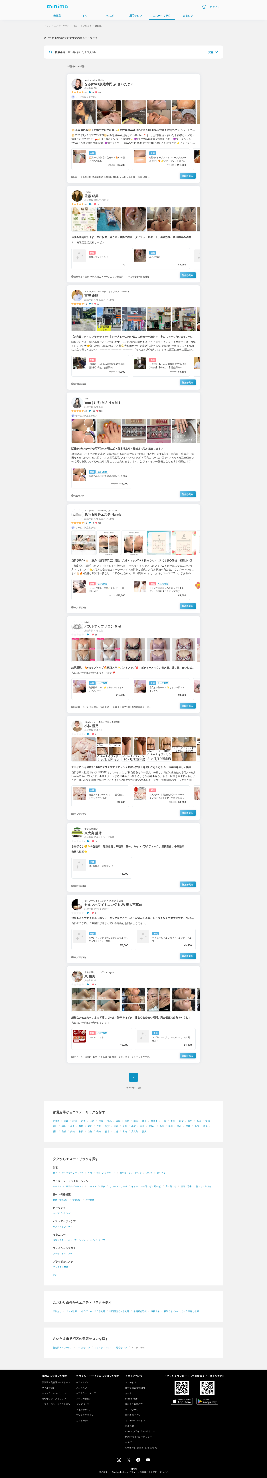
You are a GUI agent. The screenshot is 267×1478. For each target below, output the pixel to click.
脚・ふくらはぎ (203, 1186)
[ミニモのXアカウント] (128, 1460)
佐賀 (90, 1131)
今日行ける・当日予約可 (93, 1311)
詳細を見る (187, 175)
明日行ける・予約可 (119, 1311)
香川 (55, 1131)
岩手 (83, 1120)
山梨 (181, 1120)
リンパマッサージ (118, 1186)
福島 (109, 1120)
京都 (116, 1126)
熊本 (107, 1131)
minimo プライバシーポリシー (140, 1431)
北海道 (56, 1120)
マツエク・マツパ (103, 1347)
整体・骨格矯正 (60, 1199)
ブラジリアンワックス (72, 1172)
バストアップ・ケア (62, 1226)
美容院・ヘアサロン (62, 1347)
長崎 (98, 1131)
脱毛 (55, 1172)
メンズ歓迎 (71, 1311)
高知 (72, 1131)
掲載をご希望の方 (134, 1403)
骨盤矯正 (76, 1199)
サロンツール (131, 1409)
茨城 (118, 1120)
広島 (188, 1126)
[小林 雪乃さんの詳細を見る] (133, 768)
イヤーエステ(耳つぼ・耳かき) (146, 1186)
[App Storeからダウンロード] (182, 1401)
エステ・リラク (61, 25)
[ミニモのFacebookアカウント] (138, 1461)
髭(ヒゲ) (161, 1172)
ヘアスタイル (82, 1382)
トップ (47, 25)
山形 (92, 1120)
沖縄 (144, 1131)
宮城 (101, 1120)
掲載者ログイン (132, 1414)
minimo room (131, 1398)
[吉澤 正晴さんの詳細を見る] (133, 337)
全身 (90, 1172)
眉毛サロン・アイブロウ (54, 1398)
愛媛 (64, 1131)
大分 (116, 1131)
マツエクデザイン (85, 1414)
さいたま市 (86, 25)
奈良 (142, 1126)
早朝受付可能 (140, 1311)
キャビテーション (77, 1239)
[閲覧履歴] (204, 7)
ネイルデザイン (83, 1409)
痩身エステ (58, 1239)
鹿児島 (134, 1131)
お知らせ (129, 1393)
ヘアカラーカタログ (86, 1393)
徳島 (205, 1126)
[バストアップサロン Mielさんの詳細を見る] (133, 664)
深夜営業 (155, 1311)
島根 (170, 1126)
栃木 (127, 1120)
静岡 (81, 1126)
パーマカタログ (83, 1398)
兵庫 (133, 1126)
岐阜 (72, 1126)
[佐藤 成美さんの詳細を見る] (133, 234)
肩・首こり (170, 1186)
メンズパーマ (82, 1403)
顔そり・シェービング (130, 1172)
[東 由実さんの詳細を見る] (133, 1014)
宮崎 (125, 1131)
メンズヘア (81, 1387)
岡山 (179, 1126)
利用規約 (129, 1425)
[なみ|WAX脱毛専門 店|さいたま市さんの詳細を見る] (133, 128)
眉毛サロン (121, 1347)
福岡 (81, 1131)
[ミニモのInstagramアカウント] (119, 1461)
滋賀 (107, 1126)
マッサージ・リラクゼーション (68, 1186)
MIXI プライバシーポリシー (138, 1436)
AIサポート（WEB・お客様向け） (141, 1447)
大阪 (125, 1126)
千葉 (164, 1120)
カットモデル (82, 1420)
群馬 (136, 1120)
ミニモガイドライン (135, 1420)
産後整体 (90, 1199)
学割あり (57, 1311)
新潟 (199, 1120)
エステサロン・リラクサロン (56, 1403)
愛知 (90, 1126)
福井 (64, 1126)
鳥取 (162, 1126)
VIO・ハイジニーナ (105, 1172)
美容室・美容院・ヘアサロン (56, 1382)
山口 (197, 1126)
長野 (190, 1120)
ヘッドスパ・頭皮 (96, 1186)
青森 (66, 1120)
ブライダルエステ (61, 1266)
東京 (173, 1120)
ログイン (215, 7)
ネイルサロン (83, 1347)
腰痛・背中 (186, 1186)
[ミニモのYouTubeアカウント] (148, 1460)
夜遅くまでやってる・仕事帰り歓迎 (181, 1311)
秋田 (74, 1120)
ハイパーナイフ (97, 1239)
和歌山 (152, 1126)
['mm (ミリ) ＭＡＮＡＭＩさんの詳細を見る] (133, 447)
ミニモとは (130, 1382)
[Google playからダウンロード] (207, 1401)
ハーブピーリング (61, 1213)
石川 (55, 1126)
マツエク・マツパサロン (54, 1393)
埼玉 (144, 1120)
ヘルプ (128, 1442)
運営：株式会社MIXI (135, 1387)
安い (55, 1274)
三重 (98, 1126)
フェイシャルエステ (62, 1253)
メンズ (149, 1172)
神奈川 (154, 1120)
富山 (207, 1120)
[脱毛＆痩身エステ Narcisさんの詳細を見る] (133, 558)
